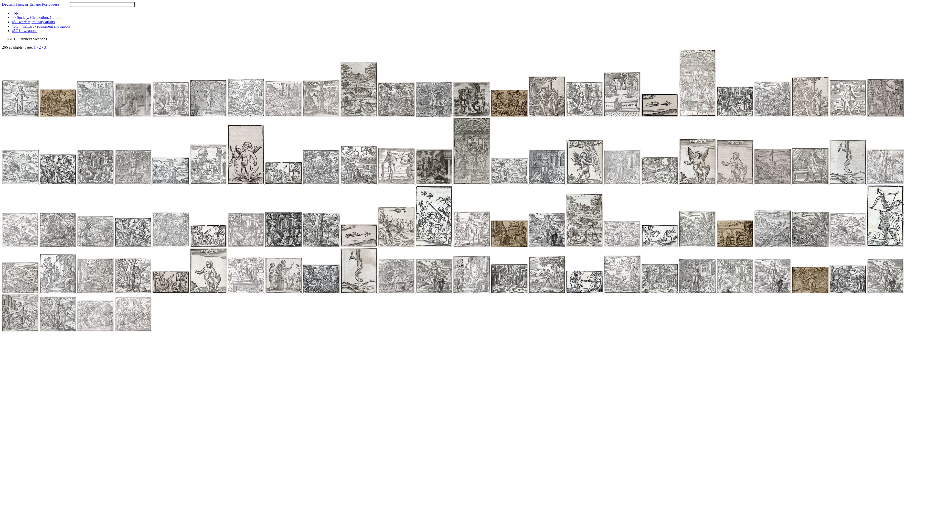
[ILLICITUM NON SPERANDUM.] (209, 245)
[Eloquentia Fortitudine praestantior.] (96, 330)
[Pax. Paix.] (209, 183)
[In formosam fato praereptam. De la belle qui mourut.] (585, 245)
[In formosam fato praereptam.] (359, 115)
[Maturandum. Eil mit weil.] (510, 292)
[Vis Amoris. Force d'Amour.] (585, 183)
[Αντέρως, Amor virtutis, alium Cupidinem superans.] (322, 115)
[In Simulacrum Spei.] (284, 292)
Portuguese (50, 4)
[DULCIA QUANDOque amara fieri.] (434, 245)
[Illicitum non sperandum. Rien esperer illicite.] (622, 115)
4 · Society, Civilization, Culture (36, 17)
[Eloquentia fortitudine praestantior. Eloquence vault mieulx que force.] (660, 183)
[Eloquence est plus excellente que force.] (96, 245)
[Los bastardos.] (397, 115)
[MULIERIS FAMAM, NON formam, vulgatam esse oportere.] (133, 115)
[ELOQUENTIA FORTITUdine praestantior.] (585, 292)
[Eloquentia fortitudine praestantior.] (397, 183)
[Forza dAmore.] (434, 115)
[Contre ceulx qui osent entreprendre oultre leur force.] (698, 245)
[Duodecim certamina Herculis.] (322, 183)
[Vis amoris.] (209, 115)
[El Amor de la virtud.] (21, 292)
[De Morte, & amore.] (773, 245)
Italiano (35, 4)
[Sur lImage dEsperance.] (735, 292)
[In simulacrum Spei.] (885, 115)
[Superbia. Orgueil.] (246, 115)
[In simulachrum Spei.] (246, 245)
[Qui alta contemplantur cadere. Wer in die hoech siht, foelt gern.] (397, 245)
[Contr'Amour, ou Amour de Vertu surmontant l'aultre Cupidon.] (58, 330)
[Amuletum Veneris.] (547, 292)
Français (22, 4)
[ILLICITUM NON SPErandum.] (434, 183)
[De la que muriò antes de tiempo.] (21, 245)
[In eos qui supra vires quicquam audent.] (773, 115)
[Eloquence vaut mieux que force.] (58, 115)
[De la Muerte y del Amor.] (622, 245)
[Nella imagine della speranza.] (284, 245)
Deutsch (8, 4)
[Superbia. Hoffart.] (133, 245)
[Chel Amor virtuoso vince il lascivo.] (322, 245)
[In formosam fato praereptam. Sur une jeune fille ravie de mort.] (359, 183)
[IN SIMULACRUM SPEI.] (284, 183)
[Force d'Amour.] (811, 292)
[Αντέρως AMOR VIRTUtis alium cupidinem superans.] (660, 245)
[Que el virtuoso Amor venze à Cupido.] (133, 292)
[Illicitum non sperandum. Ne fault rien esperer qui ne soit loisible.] (58, 292)
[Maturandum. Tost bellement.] (848, 183)
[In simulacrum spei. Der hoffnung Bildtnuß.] (735, 115)
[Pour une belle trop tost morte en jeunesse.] (21, 183)
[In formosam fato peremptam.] (322, 292)
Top (15, 13)
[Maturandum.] (96, 115)
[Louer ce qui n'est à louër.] (735, 245)
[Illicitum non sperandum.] (171, 115)
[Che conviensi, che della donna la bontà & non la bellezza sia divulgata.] (698, 292)
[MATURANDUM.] (660, 115)
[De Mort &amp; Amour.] (510, 115)
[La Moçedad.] (246, 292)
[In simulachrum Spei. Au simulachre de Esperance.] (698, 115)
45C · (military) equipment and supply (41, 26)
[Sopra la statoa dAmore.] (547, 245)
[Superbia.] (58, 245)
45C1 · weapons (24, 31)
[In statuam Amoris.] (21, 115)
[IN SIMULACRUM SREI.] (472, 115)
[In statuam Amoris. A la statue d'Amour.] (209, 292)
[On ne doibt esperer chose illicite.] (585, 115)
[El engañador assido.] (96, 292)
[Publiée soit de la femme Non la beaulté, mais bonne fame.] (622, 183)
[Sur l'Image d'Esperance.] (96, 183)
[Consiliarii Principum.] (21, 330)
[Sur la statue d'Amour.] (434, 292)
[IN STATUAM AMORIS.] (246, 183)
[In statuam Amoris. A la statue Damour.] (735, 183)
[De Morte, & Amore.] (510, 183)
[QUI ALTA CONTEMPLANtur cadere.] (885, 245)
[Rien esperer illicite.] (510, 245)
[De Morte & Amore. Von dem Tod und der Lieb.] (58, 183)
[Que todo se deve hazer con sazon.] (284, 115)
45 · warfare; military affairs (33, 22)
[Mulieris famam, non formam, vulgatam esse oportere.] (547, 183)
